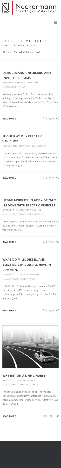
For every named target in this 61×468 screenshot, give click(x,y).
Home (5, 52)
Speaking (24, 384)
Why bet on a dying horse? (24, 375)
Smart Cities (26, 214)
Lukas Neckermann (27, 82)
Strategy (20, 86)
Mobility (9, 86)
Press (32, 278)
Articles (14, 278)
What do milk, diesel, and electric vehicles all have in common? (26, 265)
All (7, 214)
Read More (9, 118)
